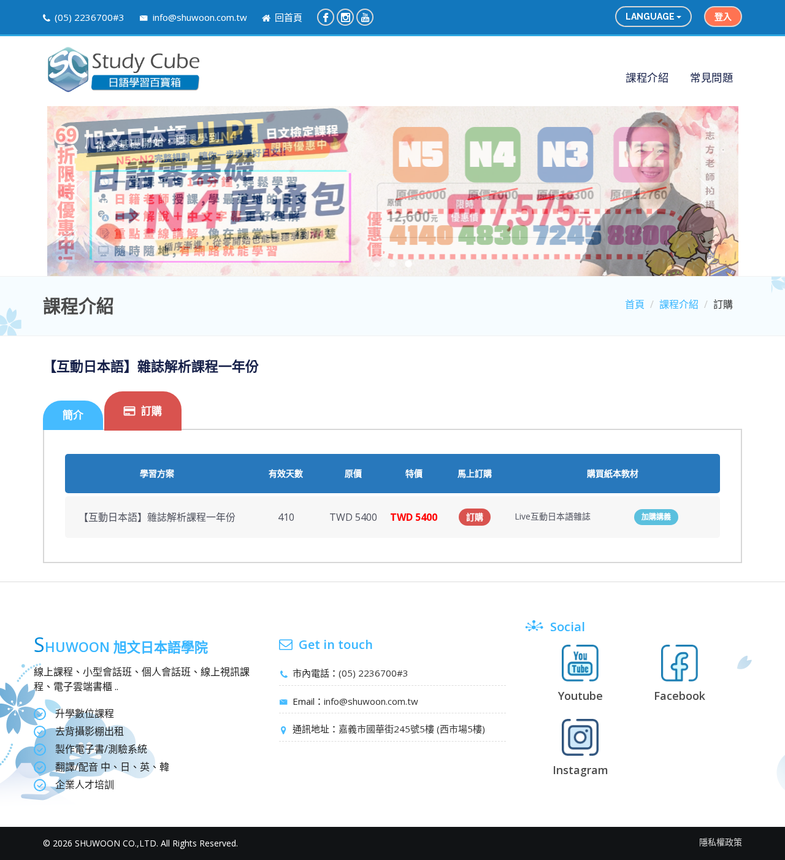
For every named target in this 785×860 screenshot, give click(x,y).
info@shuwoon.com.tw (198, 17)
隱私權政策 (720, 842)
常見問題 (711, 77)
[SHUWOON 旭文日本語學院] (123, 69)
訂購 (151, 411)
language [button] (651, 16)
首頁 (635, 304)
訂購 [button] (474, 517)
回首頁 (287, 17)
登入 (723, 16)
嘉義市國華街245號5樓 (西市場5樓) (412, 729)
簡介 (73, 415)
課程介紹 (647, 77)
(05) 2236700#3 (89, 17)
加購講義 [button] (656, 517)
